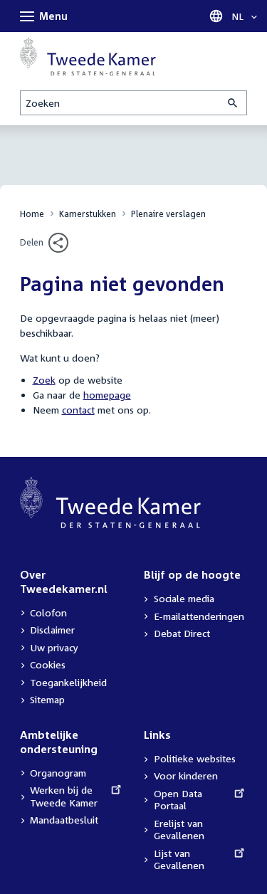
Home (32, 214)
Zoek (44, 380)
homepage (107, 395)
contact (78, 410)
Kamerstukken (87, 214)
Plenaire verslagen (168, 214)
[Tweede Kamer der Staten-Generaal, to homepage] (88, 56)
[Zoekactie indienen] (233, 102)
